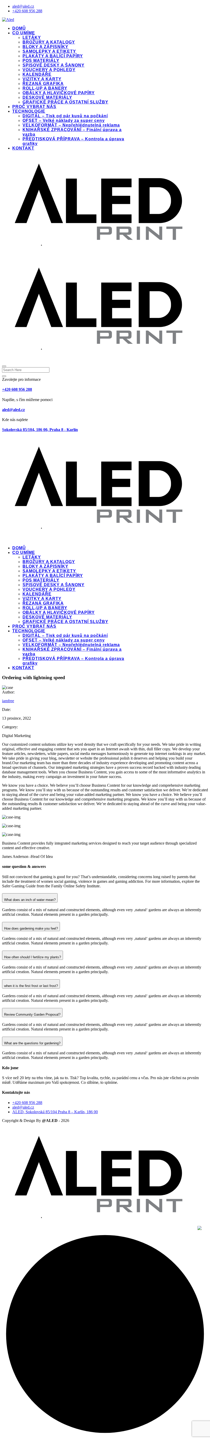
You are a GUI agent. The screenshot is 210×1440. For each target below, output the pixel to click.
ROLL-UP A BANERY (45, 88)
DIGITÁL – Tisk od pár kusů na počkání (65, 116)
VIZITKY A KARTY (42, 79)
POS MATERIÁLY (41, 60)
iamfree (8, 701)
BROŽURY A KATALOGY (49, 42)
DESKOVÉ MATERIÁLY (47, 97)
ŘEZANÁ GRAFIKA (43, 83)
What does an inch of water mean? (30, 900)
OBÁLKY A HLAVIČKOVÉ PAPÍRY (59, 93)
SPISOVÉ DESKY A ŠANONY (54, 65)
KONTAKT (23, 148)
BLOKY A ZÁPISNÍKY (45, 47)
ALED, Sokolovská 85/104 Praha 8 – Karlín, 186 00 (55, 1112)
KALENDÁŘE (37, 74)
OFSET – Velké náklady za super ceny (64, 120)
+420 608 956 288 (27, 11)
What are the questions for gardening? (32, 1043)
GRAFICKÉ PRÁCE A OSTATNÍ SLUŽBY (65, 102)
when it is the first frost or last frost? (31, 986)
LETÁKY (32, 37)
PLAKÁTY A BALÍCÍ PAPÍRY (53, 56)
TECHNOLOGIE (28, 111)
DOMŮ (19, 28)
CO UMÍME (23, 33)
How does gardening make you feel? (31, 928)
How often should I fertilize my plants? (32, 957)
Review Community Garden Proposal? (32, 1014)
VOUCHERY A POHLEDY (49, 70)
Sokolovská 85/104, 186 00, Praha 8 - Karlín (40, 429)
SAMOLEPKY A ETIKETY (49, 51)
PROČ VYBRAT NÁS (34, 106)
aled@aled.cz (23, 6)
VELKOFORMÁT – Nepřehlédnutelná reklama (71, 125)
